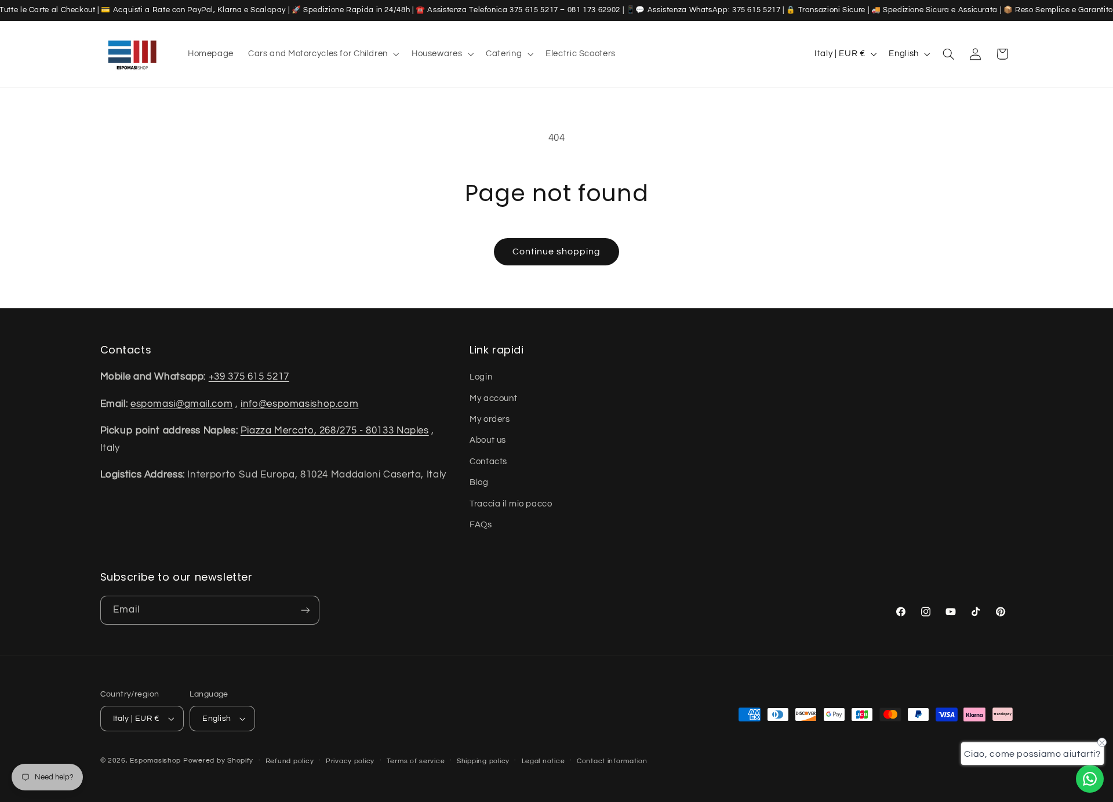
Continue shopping (556, 251)
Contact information (612, 761)
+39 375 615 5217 (249, 376)
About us (488, 440)
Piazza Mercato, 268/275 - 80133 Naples (335, 430)
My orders (490, 419)
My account (493, 398)
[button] (323, 54)
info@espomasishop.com (299, 404)
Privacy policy (350, 761)
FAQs (481, 524)
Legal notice (543, 761)
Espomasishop (155, 760)
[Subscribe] (305, 610)
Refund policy (289, 761)
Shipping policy (483, 761)
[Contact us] (1090, 779)
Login (481, 377)
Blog (479, 482)
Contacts (488, 461)
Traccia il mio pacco (511, 504)
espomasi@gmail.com (181, 404)
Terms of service (416, 761)
